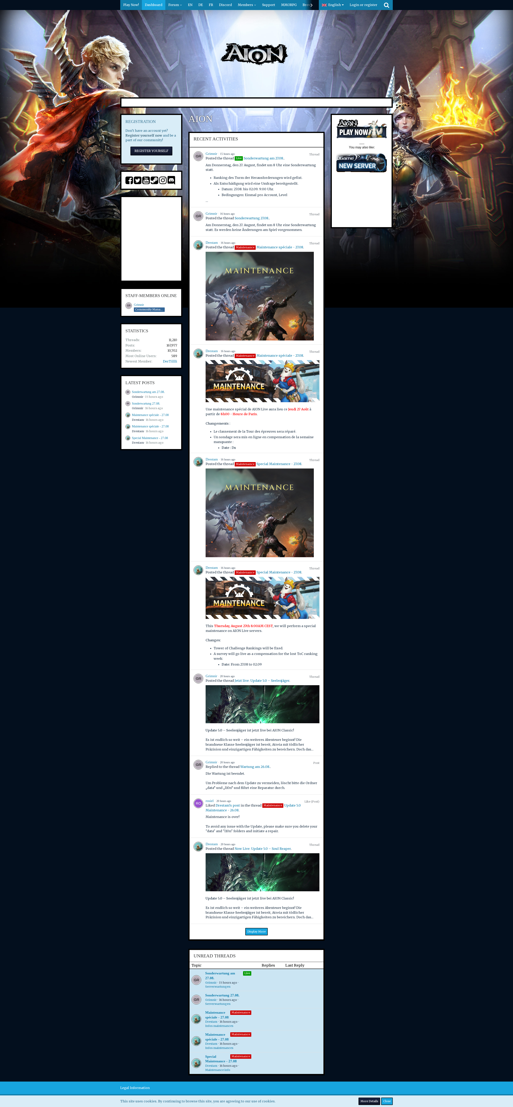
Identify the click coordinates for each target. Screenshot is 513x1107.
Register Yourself (151, 151)
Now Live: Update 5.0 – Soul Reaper (263, 849)
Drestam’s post (228, 805)
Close (387, 1101)
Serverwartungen (217, 986)
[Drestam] (198, 290)
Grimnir (139, 304)
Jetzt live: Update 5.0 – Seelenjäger (262, 681)
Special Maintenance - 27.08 (150, 438)
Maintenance (240, 1012)
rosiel (210, 801)
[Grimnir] (198, 177)
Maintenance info (217, 1070)
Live (247, 973)
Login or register (363, 5)
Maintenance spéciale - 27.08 (150, 415)
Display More (256, 931)
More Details (369, 1101)
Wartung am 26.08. (255, 767)
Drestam (138, 420)
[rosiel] (198, 816)
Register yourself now (143, 135)
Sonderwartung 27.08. (146, 403)
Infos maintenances (219, 1026)
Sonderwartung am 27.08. (148, 392)
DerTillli (170, 361)
